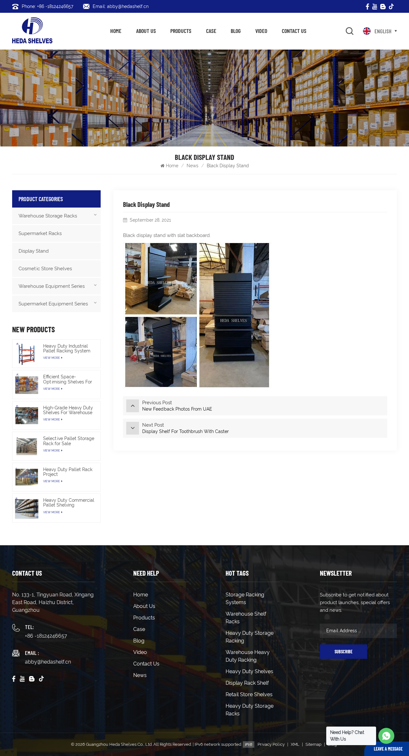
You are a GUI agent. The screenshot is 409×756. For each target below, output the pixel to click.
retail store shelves (249, 694)
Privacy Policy (271, 744)
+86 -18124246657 (46, 636)
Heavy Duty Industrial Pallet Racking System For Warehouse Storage (68, 348)
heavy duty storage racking (250, 637)
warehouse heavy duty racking (248, 656)
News (192, 165)
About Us (146, 30)
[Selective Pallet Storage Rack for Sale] (26, 446)
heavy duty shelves (249, 671)
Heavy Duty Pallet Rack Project (67, 472)
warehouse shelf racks (246, 618)
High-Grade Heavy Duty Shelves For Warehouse (68, 410)
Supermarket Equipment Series (53, 304)
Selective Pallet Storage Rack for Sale (68, 441)
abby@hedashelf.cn (48, 662)
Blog (236, 30)
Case (211, 30)
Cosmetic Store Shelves (45, 269)
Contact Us (294, 30)
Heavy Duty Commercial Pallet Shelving (68, 503)
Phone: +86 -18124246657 (47, 6)
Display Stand (34, 251)
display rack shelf (247, 683)
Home (115, 30)
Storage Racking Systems (245, 598)
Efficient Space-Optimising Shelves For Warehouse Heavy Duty (67, 379)
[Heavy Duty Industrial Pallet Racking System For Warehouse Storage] (26, 353)
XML (295, 744)
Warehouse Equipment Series (52, 286)
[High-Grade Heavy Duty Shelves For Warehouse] (26, 415)
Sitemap (313, 744)
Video (261, 30)
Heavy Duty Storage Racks (250, 710)
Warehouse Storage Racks (48, 216)
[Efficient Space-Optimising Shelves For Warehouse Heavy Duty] (26, 384)
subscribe (343, 651)
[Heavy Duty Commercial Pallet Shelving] (26, 507)
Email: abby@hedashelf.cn (121, 6)
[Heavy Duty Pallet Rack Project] (26, 477)
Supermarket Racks (40, 233)
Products (180, 30)
